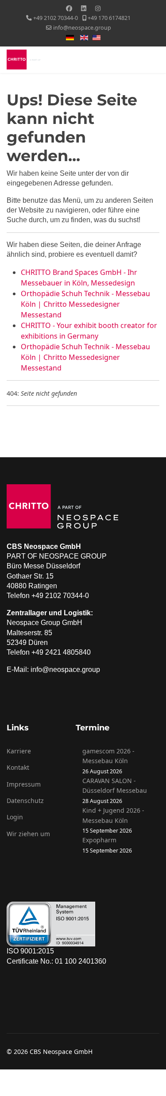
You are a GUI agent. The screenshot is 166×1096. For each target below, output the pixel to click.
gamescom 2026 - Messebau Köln (108, 756)
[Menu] (153, 59)
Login (15, 817)
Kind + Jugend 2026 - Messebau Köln (113, 815)
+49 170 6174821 (109, 18)
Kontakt (18, 767)
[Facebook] (69, 8)
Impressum (24, 784)
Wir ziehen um (28, 834)
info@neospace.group (82, 27)
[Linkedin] (83, 8)
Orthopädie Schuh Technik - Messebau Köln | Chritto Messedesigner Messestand (85, 304)
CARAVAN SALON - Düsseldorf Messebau (114, 785)
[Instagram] (97, 8)
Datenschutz (25, 800)
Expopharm (99, 840)
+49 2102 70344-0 (55, 18)
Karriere (19, 751)
